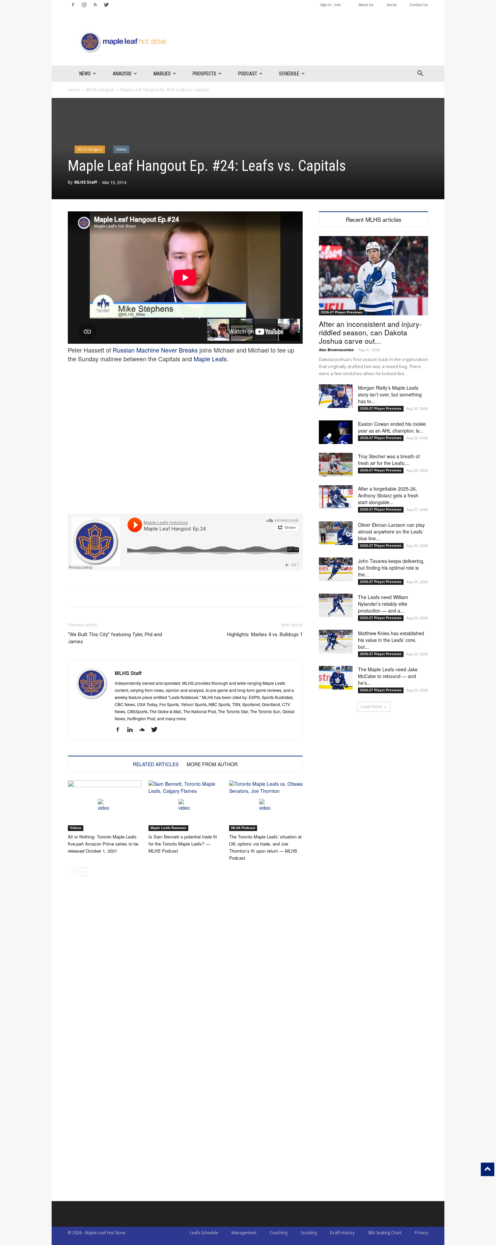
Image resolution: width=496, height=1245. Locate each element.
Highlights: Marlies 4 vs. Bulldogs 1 (265, 634)
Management (243, 1233)
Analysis (122, 73)
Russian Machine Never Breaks (155, 349)
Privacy (421, 1233)
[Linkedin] (132, 730)
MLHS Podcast (243, 828)
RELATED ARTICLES (155, 764)
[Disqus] (185, 1115)
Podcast (247, 73)
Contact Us (419, 4)
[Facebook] (73, 4)
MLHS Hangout (100, 90)
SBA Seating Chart (385, 1233)
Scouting (309, 1233)
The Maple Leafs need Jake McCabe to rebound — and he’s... (388, 676)
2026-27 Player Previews (341, 312)
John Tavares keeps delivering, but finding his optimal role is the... (391, 567)
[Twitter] (106, 4)
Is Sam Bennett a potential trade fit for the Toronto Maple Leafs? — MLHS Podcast (182, 843)
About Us (366, 4)
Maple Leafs (210, 358)
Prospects (204, 73)
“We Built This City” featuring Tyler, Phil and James (115, 638)
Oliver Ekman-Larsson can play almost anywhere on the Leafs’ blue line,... (391, 531)
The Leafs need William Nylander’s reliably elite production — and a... (383, 604)
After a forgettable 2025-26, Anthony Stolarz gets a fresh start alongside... (388, 495)
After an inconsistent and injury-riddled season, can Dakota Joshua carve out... (370, 332)
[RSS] (95, 4)
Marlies (162, 73)
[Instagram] (84, 4)
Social (391, 4)
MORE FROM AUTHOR (212, 764)
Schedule (289, 73)
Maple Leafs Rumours (168, 828)
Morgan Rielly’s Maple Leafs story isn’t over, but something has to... (390, 394)
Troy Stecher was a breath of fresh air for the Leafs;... (389, 459)
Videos (121, 149)
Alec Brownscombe (336, 349)
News (85, 73)
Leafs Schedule (204, 1233)
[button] (420, 74)
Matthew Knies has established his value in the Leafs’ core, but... (391, 640)
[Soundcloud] (144, 730)
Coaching (278, 1233)
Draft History (342, 1233)
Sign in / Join (330, 4)
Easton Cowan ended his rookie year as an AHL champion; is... (392, 427)
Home (74, 90)
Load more (371, 706)
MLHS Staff (85, 182)
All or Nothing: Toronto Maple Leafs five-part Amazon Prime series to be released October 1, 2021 (103, 843)
